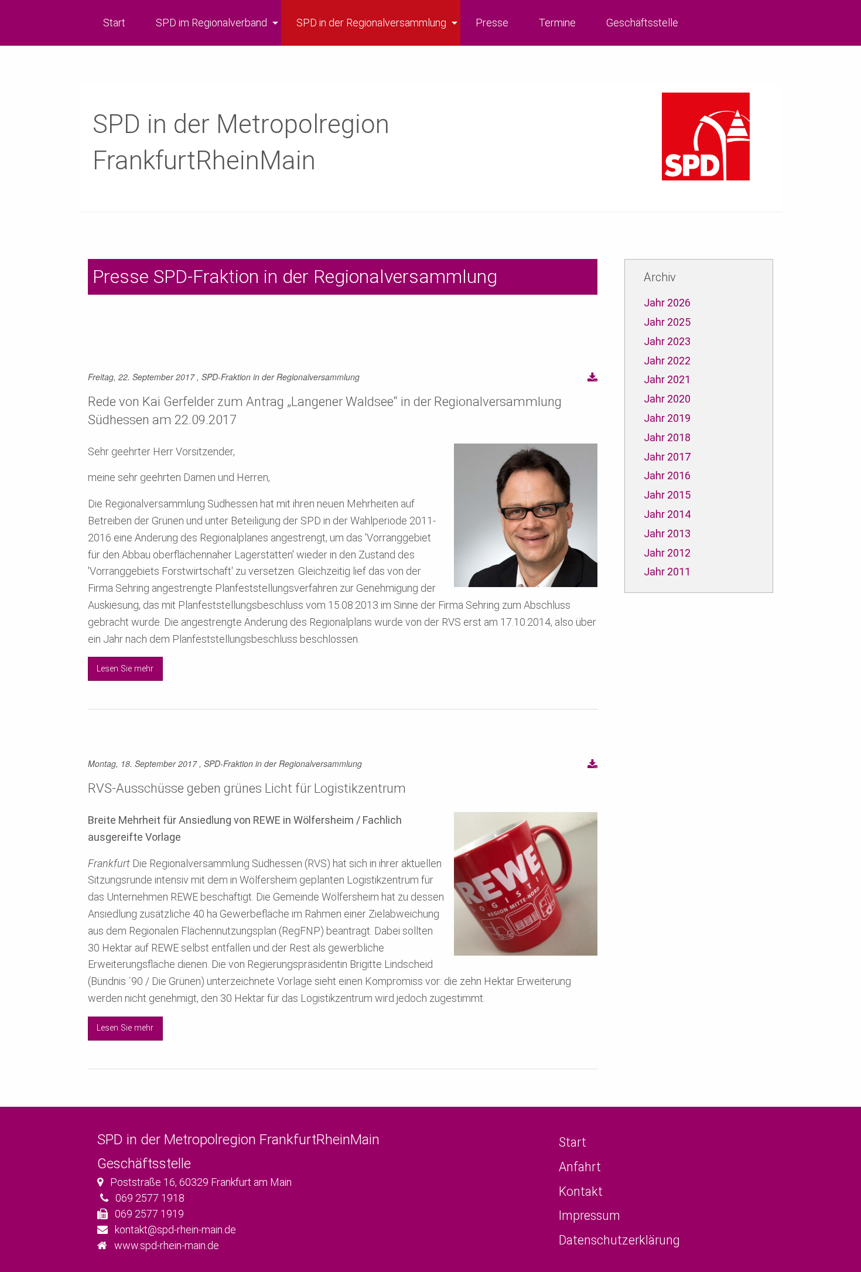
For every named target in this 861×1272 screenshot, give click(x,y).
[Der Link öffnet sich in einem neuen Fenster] (592, 378)
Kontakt (581, 1191)
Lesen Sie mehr (125, 669)
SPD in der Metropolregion (241, 124)
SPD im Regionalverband (211, 22)
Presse (492, 22)
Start (114, 22)
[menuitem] (114, 23)
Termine (557, 22)
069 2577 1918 (149, 1198)
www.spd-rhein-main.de (166, 1245)
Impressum (589, 1215)
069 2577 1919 (149, 1214)
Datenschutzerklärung (619, 1240)
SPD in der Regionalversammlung (371, 22)
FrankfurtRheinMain (204, 160)
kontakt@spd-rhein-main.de (175, 1229)
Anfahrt (580, 1167)
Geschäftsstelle (642, 22)
